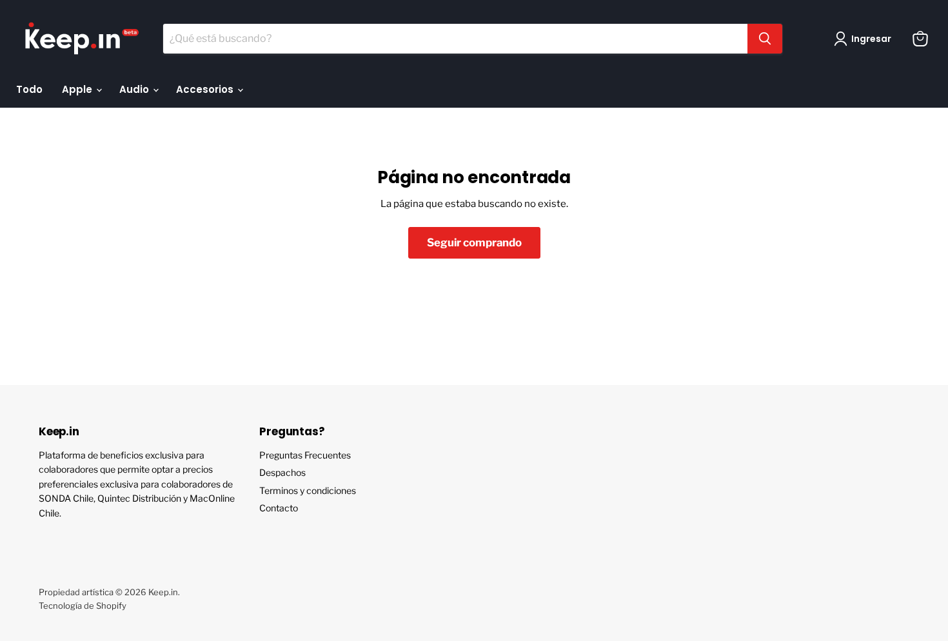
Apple (78, 89)
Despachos (282, 472)
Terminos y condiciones (307, 490)
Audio (135, 89)
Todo (29, 89)
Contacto (278, 507)
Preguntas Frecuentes (305, 454)
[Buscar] (764, 39)
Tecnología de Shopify (82, 605)
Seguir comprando (474, 242)
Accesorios (206, 89)
